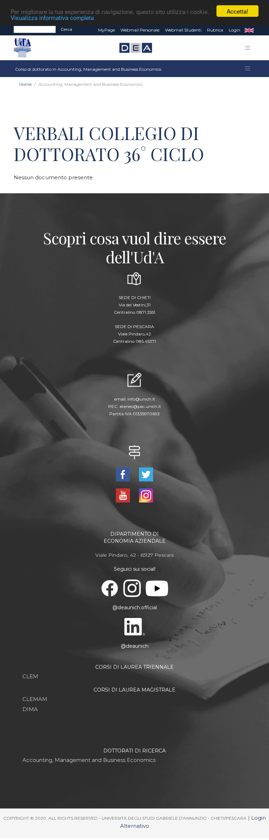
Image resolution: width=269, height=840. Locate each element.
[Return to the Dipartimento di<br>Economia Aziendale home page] (132, 48)
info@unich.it (141, 399)
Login (234, 30)
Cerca (66, 29)
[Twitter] (146, 474)
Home (25, 84)
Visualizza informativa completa (52, 17)
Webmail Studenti (183, 30)
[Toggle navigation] (247, 48)
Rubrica (215, 30)
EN (249, 30)
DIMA (30, 709)
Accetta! (237, 11)
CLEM (30, 676)
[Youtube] (123, 495)
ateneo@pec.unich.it (140, 406)
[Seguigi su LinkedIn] (134, 626)
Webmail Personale (139, 30)
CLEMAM (34, 699)
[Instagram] (146, 495)
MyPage (106, 30)
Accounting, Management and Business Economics (89, 760)
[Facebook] (123, 474)
